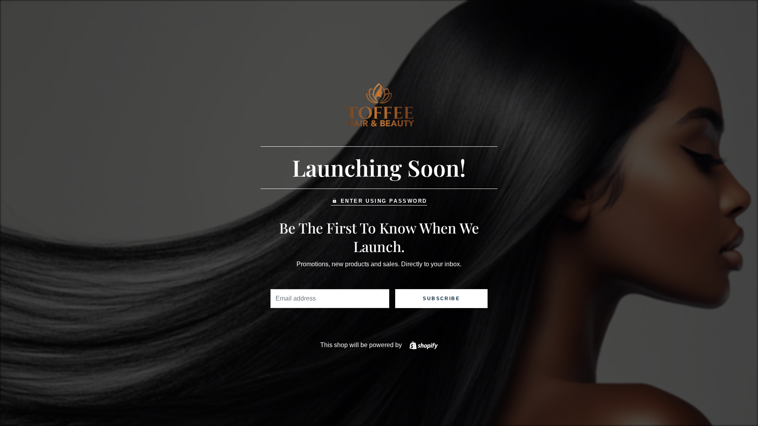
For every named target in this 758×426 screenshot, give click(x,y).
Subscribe (441, 298)
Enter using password (384, 201)
